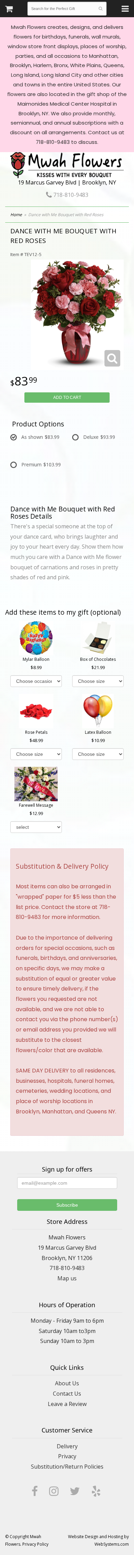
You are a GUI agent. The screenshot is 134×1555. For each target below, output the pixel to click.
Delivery (67, 1446)
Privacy (67, 1456)
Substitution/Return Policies (67, 1466)
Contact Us (67, 1393)
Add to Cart (67, 397)
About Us (67, 1383)
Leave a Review (67, 1404)
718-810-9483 (70, 195)
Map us (67, 1278)
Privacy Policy (35, 1544)
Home (16, 215)
